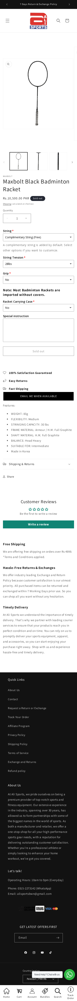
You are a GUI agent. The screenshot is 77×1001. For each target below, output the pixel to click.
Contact (13, 699)
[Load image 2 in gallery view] (38, 161)
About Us (14, 690)
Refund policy (16, 771)
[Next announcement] (69, 4)
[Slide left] (4, 162)
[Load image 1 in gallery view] (18, 161)
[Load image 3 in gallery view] (58, 161)
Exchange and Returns (22, 762)
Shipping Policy (17, 744)
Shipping (7, 204)
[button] (8, 20)
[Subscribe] (58, 937)
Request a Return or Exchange (27, 708)
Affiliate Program (19, 726)
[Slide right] (72, 162)
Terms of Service (18, 753)
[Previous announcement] (7, 4)
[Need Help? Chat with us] (69, 974)
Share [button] (10, 476)
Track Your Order (18, 717)
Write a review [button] (38, 524)
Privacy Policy (16, 735)
